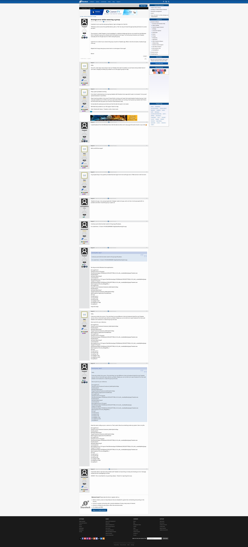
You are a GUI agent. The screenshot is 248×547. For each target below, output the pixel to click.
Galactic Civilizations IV (110, 524)
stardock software (163, 108)
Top (146, 62)
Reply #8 (92, 247)
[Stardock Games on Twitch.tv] (160, 70)
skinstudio (163, 117)
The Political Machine (110, 530)
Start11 (80, 524)
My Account (162, 523)
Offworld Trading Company (111, 531)
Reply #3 (92, 122)
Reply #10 (93, 363)
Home (81, 16)
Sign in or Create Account (99, 510)
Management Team (137, 524)
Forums (134, 535)
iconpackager (153, 117)
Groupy (93, 16)
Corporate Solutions (83, 523)
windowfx (162, 119)
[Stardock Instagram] (162, 70)
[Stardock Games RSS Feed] (164, 73)
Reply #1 (92, 62)
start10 (164, 113)
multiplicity (158, 110)
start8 (152, 112)
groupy (145, 56)
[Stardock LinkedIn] (161, 73)
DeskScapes (81, 528)
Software (92, 1)
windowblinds (157, 106)
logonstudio (153, 122)
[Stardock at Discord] (157, 73)
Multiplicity (81, 530)
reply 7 (100, 252)
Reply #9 (92, 311)
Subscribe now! (159, 63)
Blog (114, 1)
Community (103, 1)
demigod (157, 119)
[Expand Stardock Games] (150, 52)
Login (94, 8)
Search (89, 8)
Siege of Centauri (109, 533)
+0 (84, 33)
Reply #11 (93, 469)
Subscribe (165, 538)
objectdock (153, 110)
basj (84, 70)
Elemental (107, 523)
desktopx (152, 115)
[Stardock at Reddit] (154, 73)
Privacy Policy (116, 544)
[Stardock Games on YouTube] (158, 70)
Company (135, 519)
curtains (158, 122)
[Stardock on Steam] (165, 70)
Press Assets (135, 530)
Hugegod (84, 26)
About (134, 521)
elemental (153, 121)
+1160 (84, 236)
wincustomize (158, 115)
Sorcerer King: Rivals (109, 535)
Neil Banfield (84, 229)
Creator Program (136, 531)
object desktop (159, 121)
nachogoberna (84, 206)
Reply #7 (92, 221)
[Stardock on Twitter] (153, 70)
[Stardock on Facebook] (155, 70)
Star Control (108, 528)
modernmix (163, 122)
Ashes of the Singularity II (110, 521)
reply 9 (100, 368)
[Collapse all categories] (167, 21)
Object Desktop (82, 521)
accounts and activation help (156, 113)
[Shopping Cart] (166, 1)
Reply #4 (92, 145)
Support (118, 1)
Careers (134, 526)
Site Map (132, 544)
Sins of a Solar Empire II (110, 526)
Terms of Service (123, 544)
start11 (159, 117)
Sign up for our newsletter (139, 538)
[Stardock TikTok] (159, 73)
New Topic (143, 5)
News (109, 1)
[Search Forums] (168, 1)
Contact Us (135, 533)
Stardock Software (87, 16)
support (152, 124)
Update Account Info (164, 530)
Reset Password (163, 528)
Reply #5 (92, 172)
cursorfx (152, 119)
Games (97, 1)
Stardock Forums (107, 21)
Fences (152, 106)
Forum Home (84, 8)
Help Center (162, 521)
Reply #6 (92, 198)
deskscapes (157, 112)
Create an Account (163, 524)
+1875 (84, 77)
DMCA (128, 544)
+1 (84, 214)
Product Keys (162, 526)
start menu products (154, 108)
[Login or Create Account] (163, 1)
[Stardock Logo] (83, 1)
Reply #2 (92, 89)
